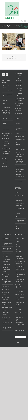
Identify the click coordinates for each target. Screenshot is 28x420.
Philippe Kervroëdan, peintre (6, 312)
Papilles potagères (7, 307)
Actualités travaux (20, 139)
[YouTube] (7, 74)
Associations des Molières (20, 221)
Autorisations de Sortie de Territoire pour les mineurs (20, 176)
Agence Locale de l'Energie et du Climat (20, 240)
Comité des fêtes (20, 217)
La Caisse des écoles (6, 122)
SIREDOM (18, 312)
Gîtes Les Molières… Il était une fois (7, 281)
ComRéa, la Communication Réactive (7, 269)
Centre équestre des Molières (7, 249)
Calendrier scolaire (7, 104)
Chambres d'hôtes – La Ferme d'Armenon (7, 254)
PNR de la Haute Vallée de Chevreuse (20, 304)
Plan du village (6, 166)
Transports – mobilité (19, 114)
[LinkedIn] (3, 74)
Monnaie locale (19, 291)
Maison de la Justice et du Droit (20, 148)
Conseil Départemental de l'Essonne (20, 274)
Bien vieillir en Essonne (19, 245)
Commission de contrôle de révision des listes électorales (20, 168)
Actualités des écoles (6, 86)
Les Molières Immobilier (6, 298)
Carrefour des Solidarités (19, 250)
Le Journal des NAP (7, 91)
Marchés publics (20, 136)
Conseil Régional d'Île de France (20, 280)
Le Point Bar (6, 289)
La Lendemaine (6, 286)
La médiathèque (20, 208)
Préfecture (18, 309)
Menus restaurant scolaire (7, 99)
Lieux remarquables (6, 159)
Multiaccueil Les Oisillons (7, 303)
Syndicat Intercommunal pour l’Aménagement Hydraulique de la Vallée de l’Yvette (20, 320)
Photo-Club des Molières (6, 318)
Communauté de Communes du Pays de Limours (20, 268)
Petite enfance (6, 107)
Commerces (6, 138)
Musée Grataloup (20, 294)
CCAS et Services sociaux (20, 104)
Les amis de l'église (6, 293)
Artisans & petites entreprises (7, 134)
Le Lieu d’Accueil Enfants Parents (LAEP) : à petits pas (7, 113)
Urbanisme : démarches (19, 129)
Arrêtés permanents (19, 124)
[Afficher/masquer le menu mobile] (25, 21)
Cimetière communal (18, 109)
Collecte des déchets (19, 143)
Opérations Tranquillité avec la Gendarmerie (20, 154)
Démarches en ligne (19, 119)
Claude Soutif (6, 264)
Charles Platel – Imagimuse (7, 260)
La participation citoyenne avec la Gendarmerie (20, 161)
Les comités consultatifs (19, 89)
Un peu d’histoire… (20, 195)
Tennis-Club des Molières (7, 328)
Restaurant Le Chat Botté (7, 323)
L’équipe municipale (18, 79)
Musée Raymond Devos (20, 298)
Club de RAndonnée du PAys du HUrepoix (20, 256)
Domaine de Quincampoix (6, 275)
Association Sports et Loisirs (7, 244)
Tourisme (5, 163)
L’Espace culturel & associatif (20, 99)
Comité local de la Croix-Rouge (20, 262)
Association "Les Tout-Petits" (7, 239)
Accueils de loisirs (7, 118)
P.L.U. (17, 133)
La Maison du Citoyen (19, 94)
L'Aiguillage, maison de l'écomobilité (19, 286)
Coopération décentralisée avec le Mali (20, 226)
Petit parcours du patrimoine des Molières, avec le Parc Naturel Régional (7, 152)
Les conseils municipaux (19, 84)
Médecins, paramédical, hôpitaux (6, 143)
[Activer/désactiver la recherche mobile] (22, 21)
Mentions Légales (20, 330)
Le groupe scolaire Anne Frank (7, 94)
